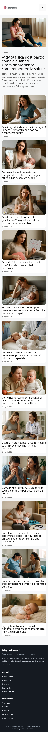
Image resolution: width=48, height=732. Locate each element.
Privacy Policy (7, 714)
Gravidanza (6, 680)
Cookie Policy (7, 718)
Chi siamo (6, 703)
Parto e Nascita (8, 688)
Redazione (6, 707)
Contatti (5, 711)
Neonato (5, 684)
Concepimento (8, 677)
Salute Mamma (8, 692)
